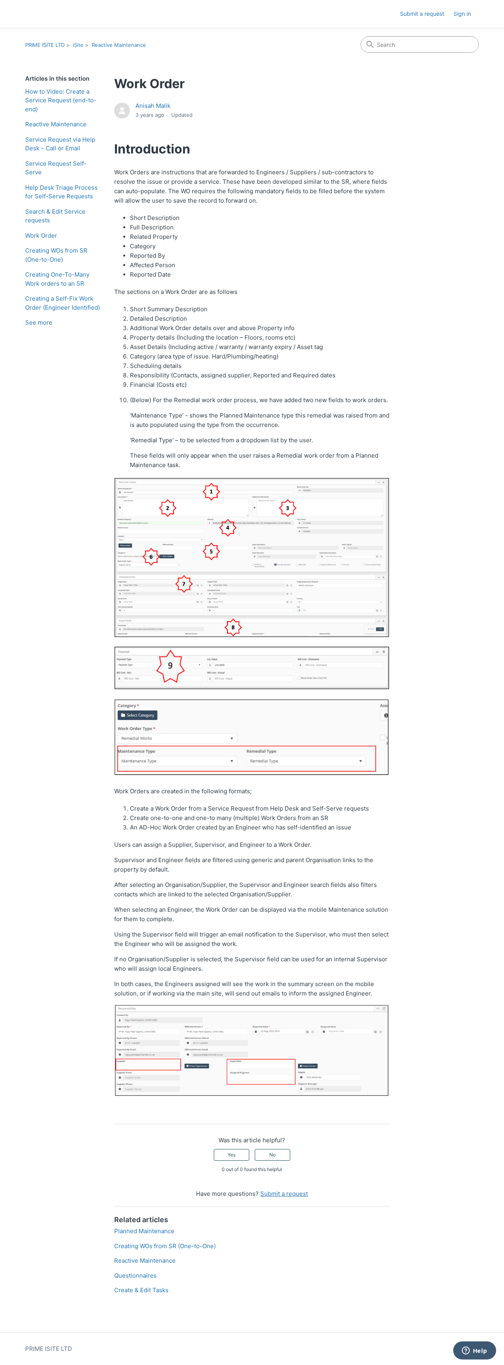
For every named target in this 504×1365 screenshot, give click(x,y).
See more (38, 322)
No (272, 1155)
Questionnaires (135, 1275)
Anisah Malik (152, 105)
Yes (231, 1155)
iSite (78, 45)
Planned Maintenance (144, 1231)
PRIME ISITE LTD (45, 45)
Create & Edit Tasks (141, 1290)
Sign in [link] (462, 13)
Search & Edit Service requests (55, 216)
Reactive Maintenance (119, 45)
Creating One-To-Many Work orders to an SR (57, 279)
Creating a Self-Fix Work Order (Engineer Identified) (62, 303)
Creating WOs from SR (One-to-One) (56, 255)
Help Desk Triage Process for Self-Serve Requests (61, 192)
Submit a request (422, 13)
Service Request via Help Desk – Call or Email (60, 144)
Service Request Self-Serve (56, 168)
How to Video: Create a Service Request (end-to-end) (60, 100)
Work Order (41, 235)
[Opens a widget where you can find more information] (474, 1351)
